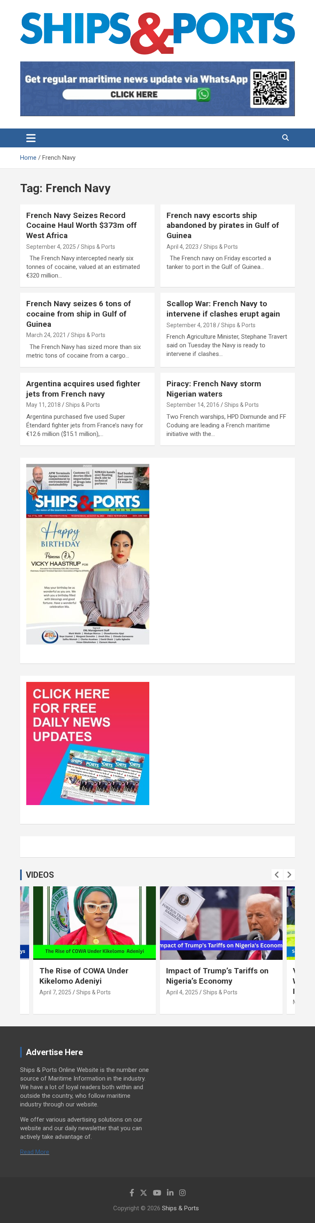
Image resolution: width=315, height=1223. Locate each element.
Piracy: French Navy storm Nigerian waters (214, 389)
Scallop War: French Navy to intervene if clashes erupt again (223, 309)
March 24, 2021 (46, 335)
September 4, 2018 (191, 325)
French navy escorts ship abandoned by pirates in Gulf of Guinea (223, 225)
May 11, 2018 (43, 405)
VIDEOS (40, 875)
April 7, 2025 (55, 992)
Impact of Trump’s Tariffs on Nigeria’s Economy (217, 976)
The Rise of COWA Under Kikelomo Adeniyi (83, 976)
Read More (34, 1152)
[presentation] (277, 875)
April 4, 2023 (183, 246)
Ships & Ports (98, 246)
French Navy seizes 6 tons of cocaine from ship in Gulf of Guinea (78, 313)
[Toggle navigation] (31, 137)
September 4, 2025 (51, 246)
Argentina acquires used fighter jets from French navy (83, 389)
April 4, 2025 (182, 992)
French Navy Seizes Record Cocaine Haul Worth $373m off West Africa (81, 225)
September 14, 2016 (193, 405)
